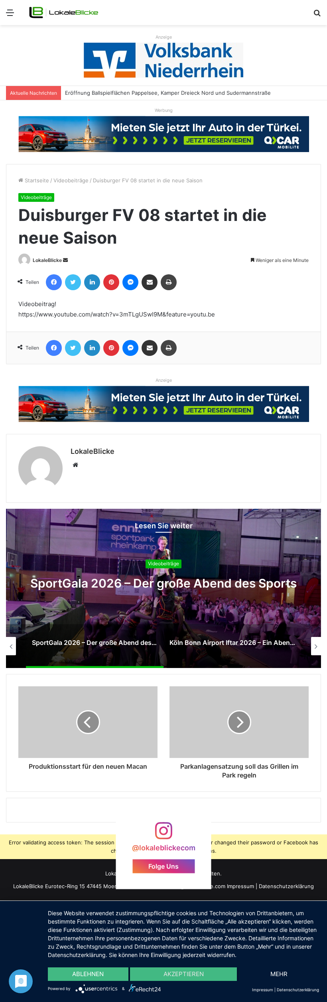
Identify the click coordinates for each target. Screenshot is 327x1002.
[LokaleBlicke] (64, 13)
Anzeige (164, 37)
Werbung (164, 110)
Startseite (36, 180)
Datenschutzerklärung (286, 886)
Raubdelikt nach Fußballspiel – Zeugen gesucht (124, 93)
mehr (279, 974)
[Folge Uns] (163, 834)
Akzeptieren (184, 974)
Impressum (240, 886)
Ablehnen (88, 974)
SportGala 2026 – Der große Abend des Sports (163, 583)
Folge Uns (163, 866)
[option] (163, 588)
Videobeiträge (71, 180)
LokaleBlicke (47, 260)
